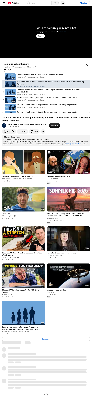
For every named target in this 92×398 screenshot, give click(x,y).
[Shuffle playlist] (9, 70)
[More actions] (43, 131)
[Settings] (75, 3)
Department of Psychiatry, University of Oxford (18, 67)
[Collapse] (87, 65)
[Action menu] (87, 70)
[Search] (55, 3)
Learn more (63, 32)
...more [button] (85, 144)
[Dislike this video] (13, 131)
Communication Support (16, 64)
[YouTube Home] (13, 3)
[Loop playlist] (5, 70)
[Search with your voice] (62, 3)
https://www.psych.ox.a (74, 144)
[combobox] (40, 3)
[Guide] (4, 3)
